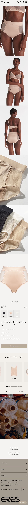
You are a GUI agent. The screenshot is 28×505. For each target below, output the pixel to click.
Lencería (3, 5)
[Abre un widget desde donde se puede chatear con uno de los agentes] (22, 502)
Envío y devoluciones (8, 335)
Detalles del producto (8, 329)
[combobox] (14, 346)
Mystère (14, 378)
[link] (20, 2)
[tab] (7, 391)
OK (23, 489)
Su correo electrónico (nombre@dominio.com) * (10, 489)
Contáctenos (5, 332)
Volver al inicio (14, 301)
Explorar (4, 399)
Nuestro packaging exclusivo (10, 338)
